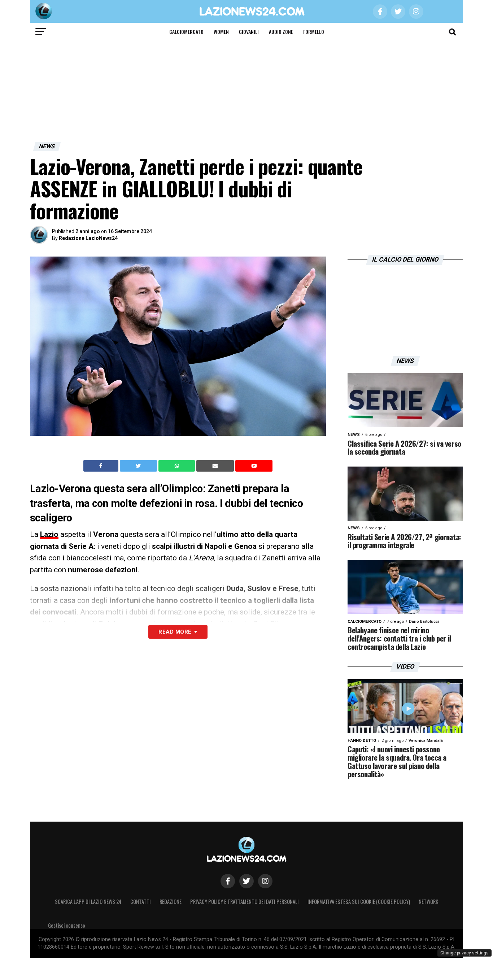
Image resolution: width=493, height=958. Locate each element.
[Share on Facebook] (101, 466)
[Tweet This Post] (139, 466)
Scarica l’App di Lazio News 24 (88, 901)
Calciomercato (186, 31)
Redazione (171, 901)
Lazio (49, 534)
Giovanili (249, 31)
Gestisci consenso (66, 925)
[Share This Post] (177, 466)
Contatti (140, 901)
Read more (174, 632)
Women (221, 31)
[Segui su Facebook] (228, 881)
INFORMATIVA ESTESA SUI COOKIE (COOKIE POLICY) (358, 901)
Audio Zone (281, 31)
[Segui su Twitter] (246, 881)
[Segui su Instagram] (265, 881)
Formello (313, 31)
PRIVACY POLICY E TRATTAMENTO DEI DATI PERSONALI (244, 901)
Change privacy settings (464, 952)
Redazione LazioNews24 (88, 238)
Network (428, 901)
